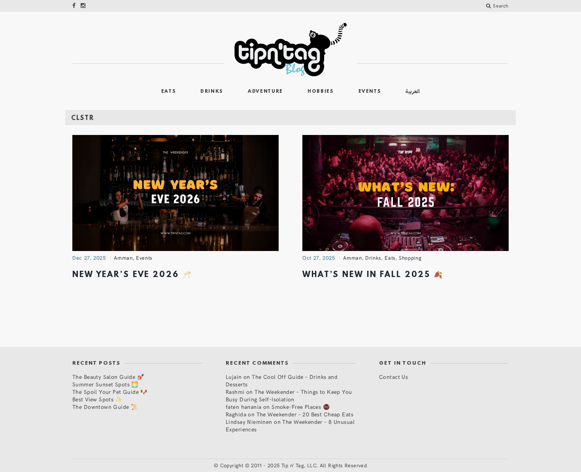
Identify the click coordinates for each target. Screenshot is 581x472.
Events (369, 91)
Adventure (265, 91)
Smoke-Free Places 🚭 (301, 406)
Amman (123, 257)
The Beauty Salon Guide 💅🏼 (108, 376)
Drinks (211, 91)
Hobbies (320, 91)
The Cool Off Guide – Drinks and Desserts (282, 380)
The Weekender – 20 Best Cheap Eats (305, 414)
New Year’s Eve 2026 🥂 (132, 275)
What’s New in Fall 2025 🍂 (372, 275)
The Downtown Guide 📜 (105, 406)
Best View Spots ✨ (97, 399)
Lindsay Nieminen (249, 421)
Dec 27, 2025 (89, 257)
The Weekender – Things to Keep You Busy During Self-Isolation (289, 395)
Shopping (410, 257)
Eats (168, 91)
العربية (413, 91)
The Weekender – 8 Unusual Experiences (290, 425)
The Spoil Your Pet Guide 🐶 (109, 391)
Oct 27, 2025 (318, 257)
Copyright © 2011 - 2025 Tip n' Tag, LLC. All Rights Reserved (293, 465)
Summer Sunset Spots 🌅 (105, 384)
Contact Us (393, 376)
